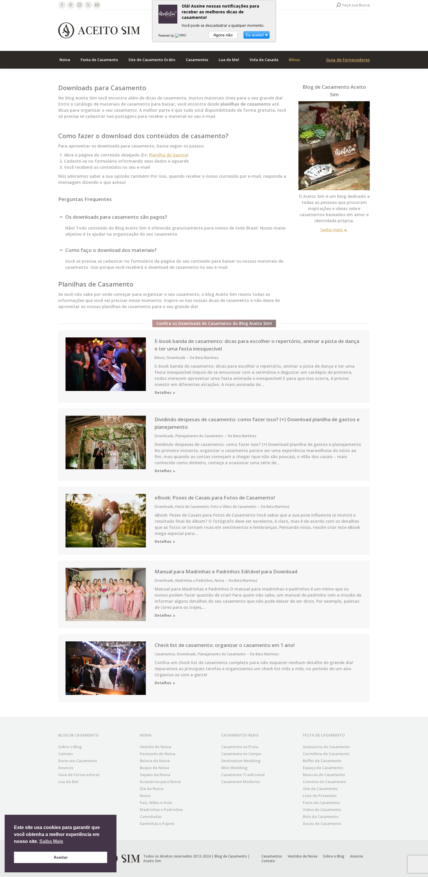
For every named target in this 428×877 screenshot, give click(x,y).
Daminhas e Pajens (157, 823)
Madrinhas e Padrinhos (194, 580)
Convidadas (151, 816)
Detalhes (163, 392)
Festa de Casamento (192, 506)
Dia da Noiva (151, 788)
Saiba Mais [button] (51, 841)
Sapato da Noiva (155, 774)
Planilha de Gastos (168, 155)
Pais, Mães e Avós (156, 802)
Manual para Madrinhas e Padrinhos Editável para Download (226, 571)
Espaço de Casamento (323, 767)
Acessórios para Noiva (160, 781)
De (204, 357)
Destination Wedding (241, 760)
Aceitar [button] (61, 857)
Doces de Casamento (322, 823)
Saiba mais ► (334, 229)
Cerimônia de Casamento (326, 753)
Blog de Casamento (326, 86)
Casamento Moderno (240, 781)
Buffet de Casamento (322, 760)
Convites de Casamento (324, 781)
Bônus (160, 357)
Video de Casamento (322, 809)
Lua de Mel (68, 781)
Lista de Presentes (320, 795)
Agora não (223, 35)
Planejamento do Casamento (199, 435)
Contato (65, 753)
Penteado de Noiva (157, 753)
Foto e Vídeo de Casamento (234, 506)
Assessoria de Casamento (326, 746)
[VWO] (181, 35)
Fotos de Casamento (321, 802)
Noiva (219, 580)
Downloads (176, 357)
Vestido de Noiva (155, 746)
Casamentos (165, 654)
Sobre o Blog (70, 746)
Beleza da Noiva (155, 760)
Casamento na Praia (239, 746)
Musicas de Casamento (324, 774)
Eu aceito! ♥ (257, 35)
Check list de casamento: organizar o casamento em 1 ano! (225, 645)
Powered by (166, 35)
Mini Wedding (234, 767)
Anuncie (65, 767)
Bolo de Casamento (320, 816)
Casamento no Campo (241, 753)
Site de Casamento (320, 788)
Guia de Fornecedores (348, 60)
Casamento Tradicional (243, 774)
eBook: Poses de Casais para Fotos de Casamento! (215, 497)
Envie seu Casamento (77, 760)
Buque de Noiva (154, 767)
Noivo (145, 795)
